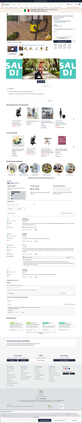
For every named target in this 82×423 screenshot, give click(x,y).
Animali (35, 7)
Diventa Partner (38, 370)
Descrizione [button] (11, 88)
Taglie (8, 372)
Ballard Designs (11, 406)
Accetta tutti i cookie (44, 420)
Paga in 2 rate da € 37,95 (60, 22)
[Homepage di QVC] (7, 14)
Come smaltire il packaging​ (26, 376)
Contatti (22, 370)
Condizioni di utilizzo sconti (54, 374)
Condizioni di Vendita (53, 372)
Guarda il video (12, 53)
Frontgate (17, 406)
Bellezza (21, 7)
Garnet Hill (21, 406)
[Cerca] (61, 4)
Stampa (50, 100)
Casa (32, 7)
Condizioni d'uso (52, 370)
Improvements (31, 406)
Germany (41, 396)
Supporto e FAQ (24, 368)
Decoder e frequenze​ (25, 378)
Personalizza (74, 420)
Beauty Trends (9, 381)
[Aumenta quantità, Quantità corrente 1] (58, 33)
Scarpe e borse (45, 7)
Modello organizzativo (39, 378)
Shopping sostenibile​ (11, 374)
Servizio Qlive (51, 378)
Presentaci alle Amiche (11, 376)
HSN (7, 406)
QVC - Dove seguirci (11, 368)
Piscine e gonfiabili (10, 385)
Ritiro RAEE (23, 374)
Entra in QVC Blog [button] (64, 360)
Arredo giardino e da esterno (12, 383)
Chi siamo (37, 368)
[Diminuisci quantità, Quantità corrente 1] (54, 33)
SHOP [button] (13, 4)
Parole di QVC (9, 370)
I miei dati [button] (12, 360)
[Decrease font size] (51, 85)
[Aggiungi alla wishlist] (73, 41)
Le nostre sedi (37, 376)
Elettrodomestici (57, 7)
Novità (6, 7)
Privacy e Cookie (52, 368)
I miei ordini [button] (23, 360)
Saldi (2, 7)
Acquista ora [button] (41, 81)
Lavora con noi (37, 372)
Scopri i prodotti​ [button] (41, 360)
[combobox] (42, 4)
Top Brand (11, 7)
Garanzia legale (52, 381)
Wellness (16, 7)
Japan (45, 396)
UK (38, 396)
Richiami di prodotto (25, 372)
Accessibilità (51, 376)
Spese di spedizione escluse (65, 20)
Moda (40, 7)
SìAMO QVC (9, 378)
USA (36, 396)
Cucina (51, 7)
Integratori (27, 7)
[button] (68, 4)
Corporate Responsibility (39, 374)
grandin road (26, 406)
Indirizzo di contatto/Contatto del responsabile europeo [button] (21, 91)
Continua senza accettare (59, 420)
